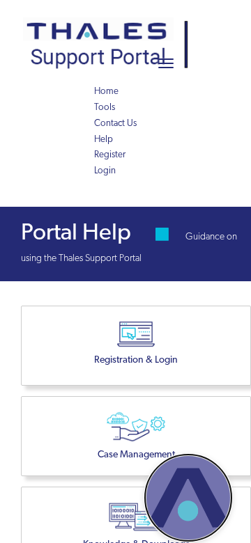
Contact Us (115, 123)
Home (106, 91)
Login (105, 170)
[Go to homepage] (110, 28)
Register (110, 154)
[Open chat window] (188, 498)
